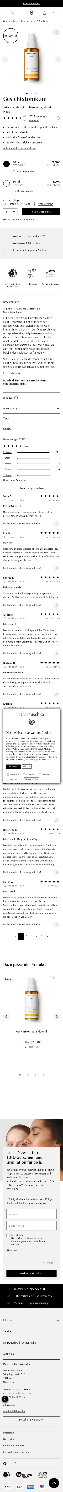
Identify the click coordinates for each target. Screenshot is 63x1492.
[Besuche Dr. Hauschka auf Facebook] (4, 1463)
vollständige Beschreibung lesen (19, 148)
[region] (31, 59)
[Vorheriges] (5, 59)
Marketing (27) (15, 780)
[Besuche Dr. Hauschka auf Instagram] (14, 1463)
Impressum (9, 1433)
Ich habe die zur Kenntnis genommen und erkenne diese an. (28, 1240)
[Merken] (56, 32)
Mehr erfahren (11, 373)
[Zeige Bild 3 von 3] (36, 93)
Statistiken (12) (47, 775)
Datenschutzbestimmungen (25, 1238)
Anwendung (10, 408)
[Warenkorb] (57, 13)
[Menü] (5, 13)
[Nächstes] (58, 59)
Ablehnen (27, 767)
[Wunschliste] (52, 13)
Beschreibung (11, 302)
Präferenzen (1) (31, 775)
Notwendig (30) (15, 775)
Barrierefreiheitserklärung (16, 1452)
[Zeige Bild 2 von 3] (31, 93)
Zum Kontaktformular (14, 1411)
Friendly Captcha (49, 1263)
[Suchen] (13, 13)
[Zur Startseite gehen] (31, 13)
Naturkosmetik (43, 1296)
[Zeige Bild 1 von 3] (27, 93)
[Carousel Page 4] (43, 1075)
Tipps (6, 418)
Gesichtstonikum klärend (31, 1031)
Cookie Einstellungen (14, 1445)
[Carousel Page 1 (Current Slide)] (20, 1075)
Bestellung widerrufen (31, 1419)
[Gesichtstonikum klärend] (31, 999)
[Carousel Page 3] (35, 1075)
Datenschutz (9, 1439)
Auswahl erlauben (31, 779)
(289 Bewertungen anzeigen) (38, 118)
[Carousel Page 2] (27, 1075)
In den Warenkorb (41, 211)
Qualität (8, 429)
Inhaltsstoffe (10, 397)
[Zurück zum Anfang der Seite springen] (54, 1483)
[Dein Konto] (45, 13)
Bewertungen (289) (14, 439)
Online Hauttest (31, 3)
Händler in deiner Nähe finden (18, 219)
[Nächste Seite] (48, 936)
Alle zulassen (14, 767)
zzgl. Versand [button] (45, 204)
